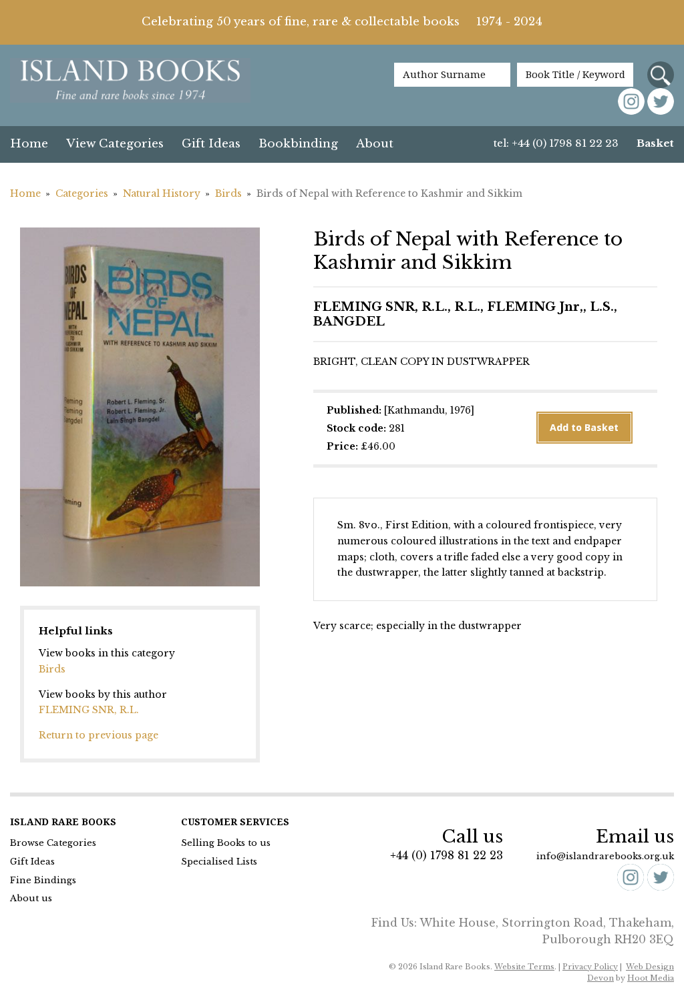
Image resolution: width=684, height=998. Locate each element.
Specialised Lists (219, 861)
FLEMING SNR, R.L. (89, 710)
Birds (228, 193)
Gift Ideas (211, 144)
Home (29, 144)
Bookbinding (298, 144)
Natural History (161, 193)
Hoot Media (650, 978)
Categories (81, 193)
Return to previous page (98, 735)
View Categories (115, 144)
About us (31, 898)
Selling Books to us (226, 843)
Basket (655, 143)
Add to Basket (584, 428)
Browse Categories (53, 843)
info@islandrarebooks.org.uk (605, 856)
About (374, 144)
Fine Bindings (43, 880)
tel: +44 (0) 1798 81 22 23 (556, 143)
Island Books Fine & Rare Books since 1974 (130, 81)
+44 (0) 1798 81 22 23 (446, 855)
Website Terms (524, 966)
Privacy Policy (590, 966)
